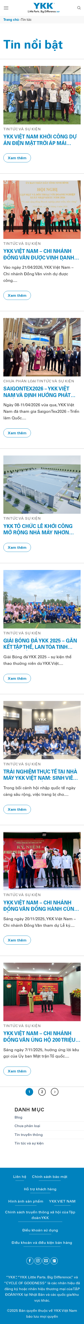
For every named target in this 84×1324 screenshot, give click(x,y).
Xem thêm (17, 158)
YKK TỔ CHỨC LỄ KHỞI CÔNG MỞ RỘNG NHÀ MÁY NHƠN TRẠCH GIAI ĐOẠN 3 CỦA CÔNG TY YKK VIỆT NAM (41, 529)
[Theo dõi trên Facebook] (30, 1261)
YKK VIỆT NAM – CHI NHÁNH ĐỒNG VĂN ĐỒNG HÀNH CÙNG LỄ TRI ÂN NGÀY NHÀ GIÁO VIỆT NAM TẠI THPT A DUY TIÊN (40, 905)
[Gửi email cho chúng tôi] (46, 1261)
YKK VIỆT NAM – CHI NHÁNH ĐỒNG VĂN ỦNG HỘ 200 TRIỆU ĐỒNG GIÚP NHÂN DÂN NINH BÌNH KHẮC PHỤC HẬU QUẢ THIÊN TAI (39, 1036)
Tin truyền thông (29, 1134)
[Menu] (6, 7)
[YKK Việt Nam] (44, 7)
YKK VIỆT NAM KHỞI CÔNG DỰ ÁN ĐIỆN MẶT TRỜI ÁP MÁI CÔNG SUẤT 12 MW (40, 139)
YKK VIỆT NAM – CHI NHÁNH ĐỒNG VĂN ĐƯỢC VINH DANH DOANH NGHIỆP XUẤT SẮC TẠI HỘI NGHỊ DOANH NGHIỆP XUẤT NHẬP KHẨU (41, 254)
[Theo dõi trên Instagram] (38, 1261)
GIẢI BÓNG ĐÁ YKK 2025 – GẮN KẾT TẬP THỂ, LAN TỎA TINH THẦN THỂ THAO (40, 643)
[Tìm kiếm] (79, 8)
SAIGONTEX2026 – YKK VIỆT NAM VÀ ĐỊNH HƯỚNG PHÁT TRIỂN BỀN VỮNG (37, 391)
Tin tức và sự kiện (29, 1143)
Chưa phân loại (27, 1125)
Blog (18, 1117)
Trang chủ (11, 19)
